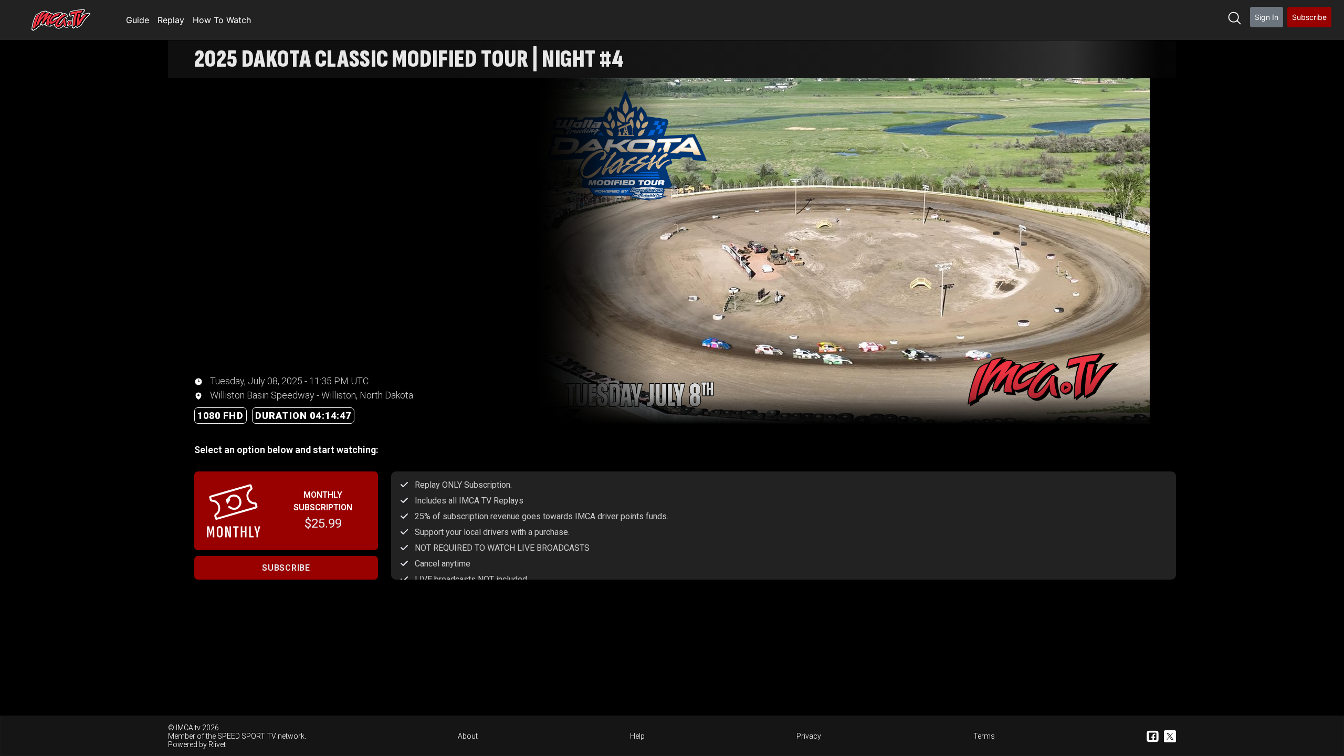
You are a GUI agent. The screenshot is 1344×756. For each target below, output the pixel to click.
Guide (137, 20)
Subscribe (1309, 17)
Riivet (217, 744)
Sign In (1266, 17)
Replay (171, 20)
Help (637, 736)
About (468, 736)
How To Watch (222, 20)
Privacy (808, 736)
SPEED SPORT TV (246, 736)
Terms (984, 736)
